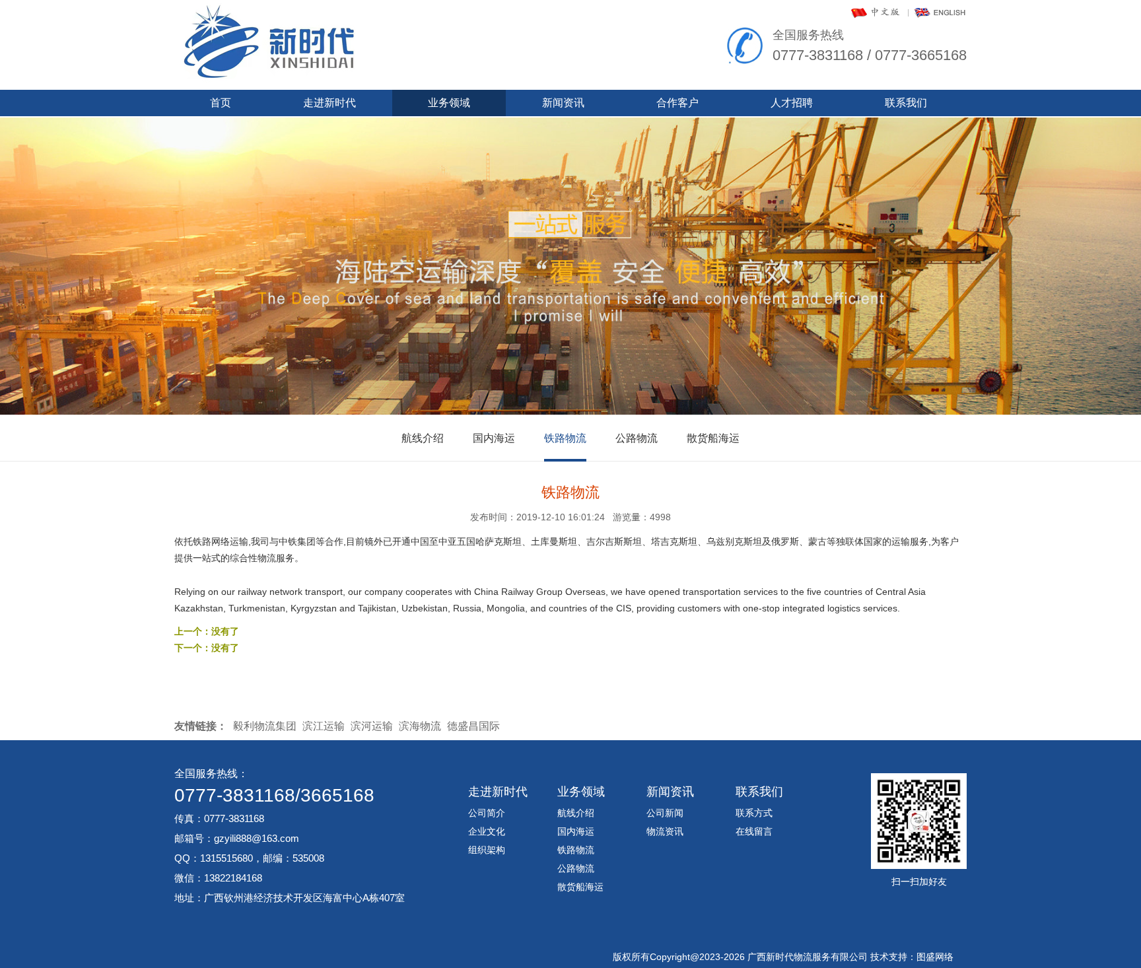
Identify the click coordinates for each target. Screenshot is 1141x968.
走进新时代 (329, 102)
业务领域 (449, 102)
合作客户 (677, 102)
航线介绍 (422, 438)
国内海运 (494, 438)
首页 (220, 102)
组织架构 (486, 850)
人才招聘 (792, 102)
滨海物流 (420, 726)
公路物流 (636, 438)
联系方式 (754, 813)
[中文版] (876, 16)
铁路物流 (565, 438)
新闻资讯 (563, 102)
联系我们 (906, 102)
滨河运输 (372, 726)
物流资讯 (664, 831)
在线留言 (754, 831)
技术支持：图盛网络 (911, 956)
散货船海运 (713, 438)
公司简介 (486, 813)
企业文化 (486, 831)
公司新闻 (664, 813)
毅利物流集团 (264, 726)
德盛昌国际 (473, 726)
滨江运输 (323, 726)
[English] (940, 16)
